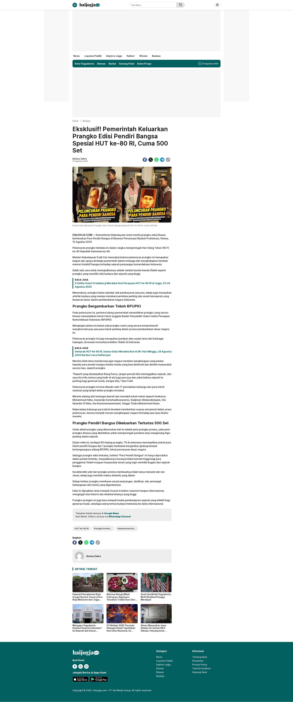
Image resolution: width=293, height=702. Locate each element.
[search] (180, 5)
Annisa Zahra (79, 158)
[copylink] (168, 160)
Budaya (86, 121)
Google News (111, 513)
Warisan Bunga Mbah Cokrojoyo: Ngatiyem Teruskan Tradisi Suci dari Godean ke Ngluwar (121, 598)
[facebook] (145, 160)
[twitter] (150, 160)
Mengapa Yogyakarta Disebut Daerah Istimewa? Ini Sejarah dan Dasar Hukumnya (87, 629)
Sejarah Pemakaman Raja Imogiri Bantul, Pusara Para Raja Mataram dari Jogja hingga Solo (87, 598)
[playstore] (99, 679)
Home (75, 121)
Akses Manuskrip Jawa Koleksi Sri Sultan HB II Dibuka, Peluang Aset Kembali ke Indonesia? (153, 629)
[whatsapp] (156, 160)
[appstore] (80, 679)
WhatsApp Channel (120, 516)
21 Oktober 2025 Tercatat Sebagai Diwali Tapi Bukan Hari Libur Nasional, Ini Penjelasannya (121, 629)
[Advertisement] (146, 32)
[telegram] (162, 160)
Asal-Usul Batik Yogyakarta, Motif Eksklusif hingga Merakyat (156, 597)
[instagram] (86, 666)
